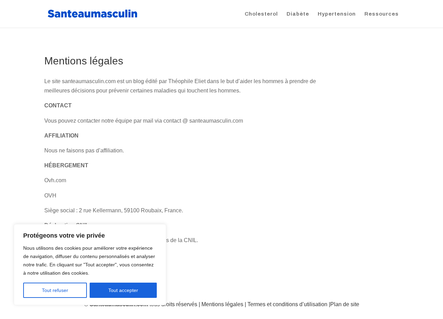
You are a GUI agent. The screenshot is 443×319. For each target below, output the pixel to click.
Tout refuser (55, 290)
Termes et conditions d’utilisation (287, 304)
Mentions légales (222, 304)
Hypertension (337, 14)
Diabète (298, 14)
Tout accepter (123, 290)
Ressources (381, 14)
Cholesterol (261, 14)
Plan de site (344, 304)
